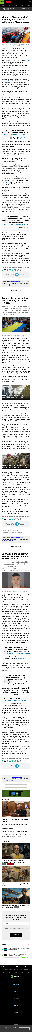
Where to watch (16, 988)
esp (8, 966)
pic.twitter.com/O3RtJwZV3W (16, 700)
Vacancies (16, 1019)
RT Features (6, 841)
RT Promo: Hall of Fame (16, 1009)
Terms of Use (16, 998)
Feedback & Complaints (16, 1016)
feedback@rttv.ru (8, 285)
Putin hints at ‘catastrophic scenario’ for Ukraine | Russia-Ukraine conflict (16, 9)
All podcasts (27, 944)
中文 (30, 966)
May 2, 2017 (22, 138)
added (10, 170)
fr (21, 966)
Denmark (4, 530)
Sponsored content (16, 995)
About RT (16, 1005)
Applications (16, 984)
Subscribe (16, 934)
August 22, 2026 (22, 658)
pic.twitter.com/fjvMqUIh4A (19, 653)
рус (12, 966)
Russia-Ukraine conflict (9, 533)
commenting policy (17, 281)
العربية (2, 966)
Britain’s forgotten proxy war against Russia (15, 884)
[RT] (5, 969)
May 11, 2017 (16, 229)
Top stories (5, 799)
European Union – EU (15, 530)
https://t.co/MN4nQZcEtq (11, 224)
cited (6, 182)
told (8, 81)
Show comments (16, 290)
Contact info (16, 1012)
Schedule (16, 991)
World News (9, 14)
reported (27, 60)
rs (25, 966)
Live (16, 981)
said (3, 105)
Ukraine (19, 533)
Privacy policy (16, 1002)
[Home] (2, 2)
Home (4, 14)
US (2, 772)
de (17, 966)
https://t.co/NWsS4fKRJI (11, 134)
